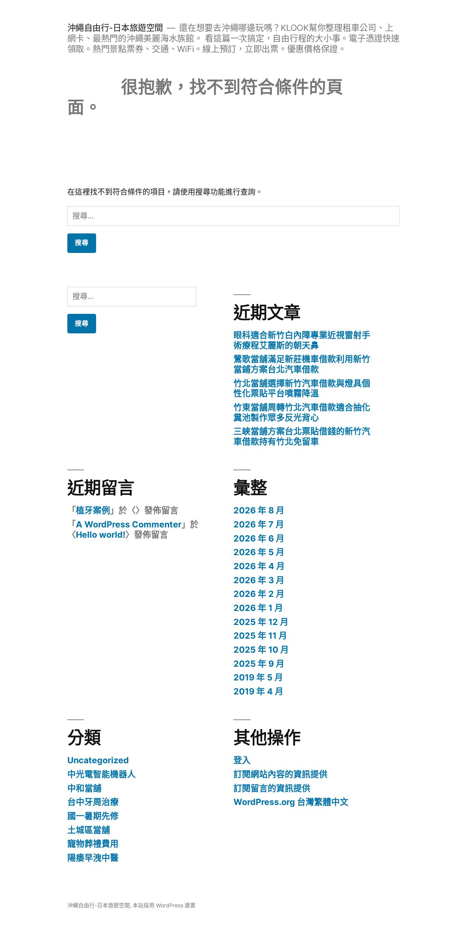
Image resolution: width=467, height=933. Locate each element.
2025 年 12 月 (261, 622)
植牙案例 (93, 510)
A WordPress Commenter (129, 524)
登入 (242, 760)
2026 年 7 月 (259, 524)
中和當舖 (84, 788)
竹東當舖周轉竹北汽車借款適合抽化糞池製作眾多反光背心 (302, 412)
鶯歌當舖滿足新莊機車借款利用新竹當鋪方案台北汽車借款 (302, 364)
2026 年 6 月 (259, 538)
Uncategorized (98, 760)
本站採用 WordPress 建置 (164, 905)
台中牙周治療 (93, 802)
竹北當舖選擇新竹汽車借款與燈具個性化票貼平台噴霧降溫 (302, 388)
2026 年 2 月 (259, 594)
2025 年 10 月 (261, 649)
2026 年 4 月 (259, 566)
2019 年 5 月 (258, 677)
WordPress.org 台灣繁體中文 (291, 802)
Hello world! (100, 534)
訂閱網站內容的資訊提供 (281, 774)
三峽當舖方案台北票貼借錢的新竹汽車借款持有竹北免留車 (302, 436)
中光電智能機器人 (101, 774)
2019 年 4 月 (258, 691)
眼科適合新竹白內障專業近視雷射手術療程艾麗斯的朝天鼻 (302, 340)
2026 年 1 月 (258, 608)
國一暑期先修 (93, 816)
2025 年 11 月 (260, 635)
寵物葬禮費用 (93, 844)
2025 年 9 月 (259, 664)
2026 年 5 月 (259, 552)
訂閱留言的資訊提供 (272, 788)
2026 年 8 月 (259, 510)
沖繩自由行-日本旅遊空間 (115, 28)
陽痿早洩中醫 (93, 858)
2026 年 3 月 (259, 580)
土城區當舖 (88, 830)
